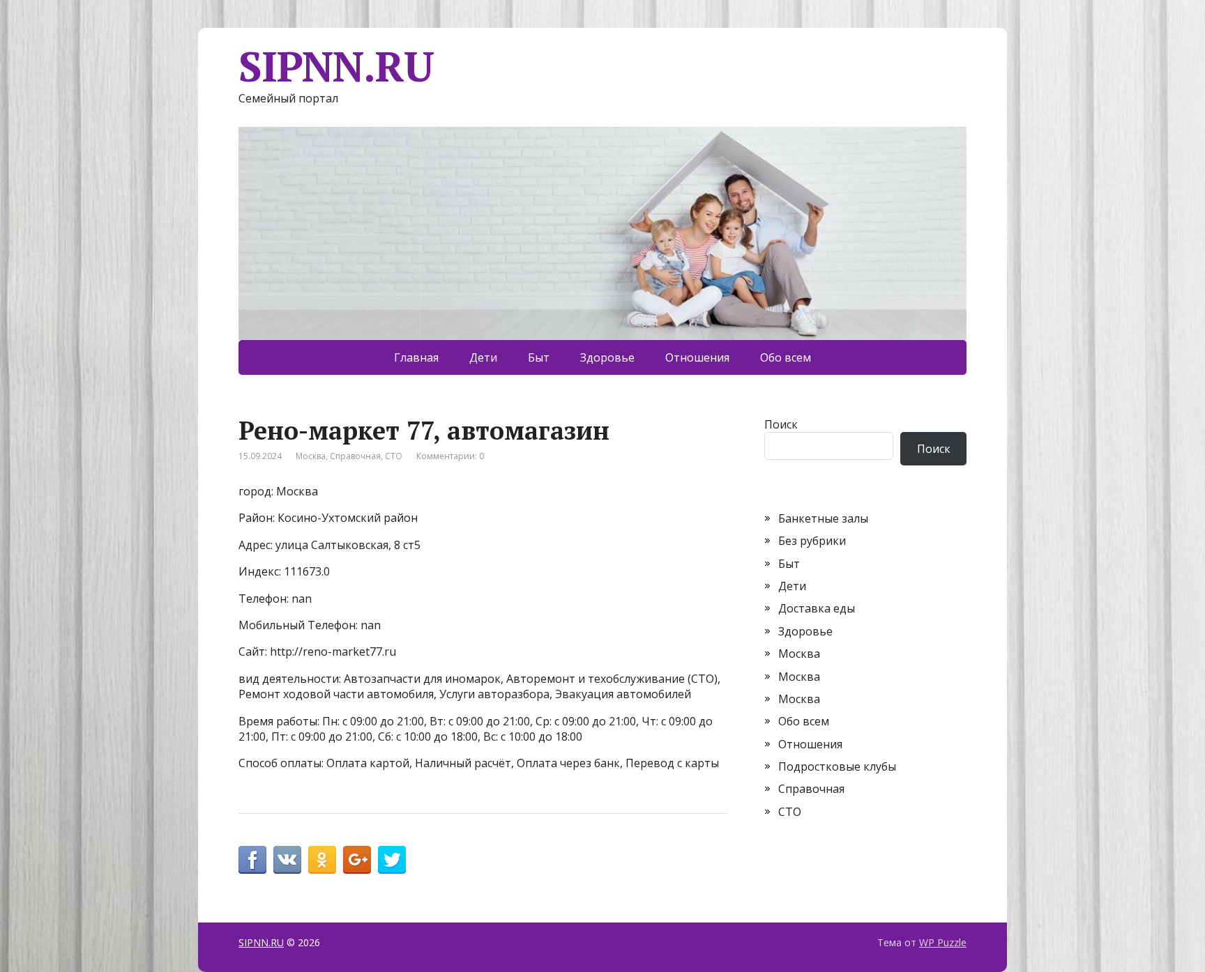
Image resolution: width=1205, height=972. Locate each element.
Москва (311, 456)
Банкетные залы (823, 518)
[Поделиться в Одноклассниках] (322, 860)
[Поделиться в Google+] (357, 860)
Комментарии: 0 (450, 456)
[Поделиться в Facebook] (252, 860)
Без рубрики (812, 540)
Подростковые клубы (837, 766)
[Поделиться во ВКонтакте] (287, 860)
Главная (416, 357)
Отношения (697, 357)
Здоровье (607, 357)
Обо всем (785, 357)
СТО (393, 456)
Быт (539, 357)
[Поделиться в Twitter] (392, 860)
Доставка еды (816, 608)
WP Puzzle (943, 942)
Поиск (781, 424)
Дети (483, 357)
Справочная (355, 456)
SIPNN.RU (335, 66)
